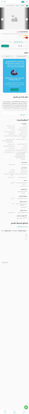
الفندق (22, 5)
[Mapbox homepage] (5, 262)
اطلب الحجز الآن (14, 89)
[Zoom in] (26, 235)
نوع (6, 56)
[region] (14, 248)
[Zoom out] (26, 237)
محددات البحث (21, 56)
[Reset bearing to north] (26, 239)
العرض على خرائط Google (22, 227)
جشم (17, 5)
